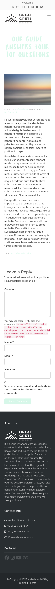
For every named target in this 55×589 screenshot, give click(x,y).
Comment (10, 289)
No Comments (11, 112)
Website (9, 369)
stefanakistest (22, 109)
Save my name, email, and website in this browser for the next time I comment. (27, 390)
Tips (29, 253)
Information (20, 253)
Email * (8, 355)
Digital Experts (27, 582)
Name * (9, 342)
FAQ (12, 253)
